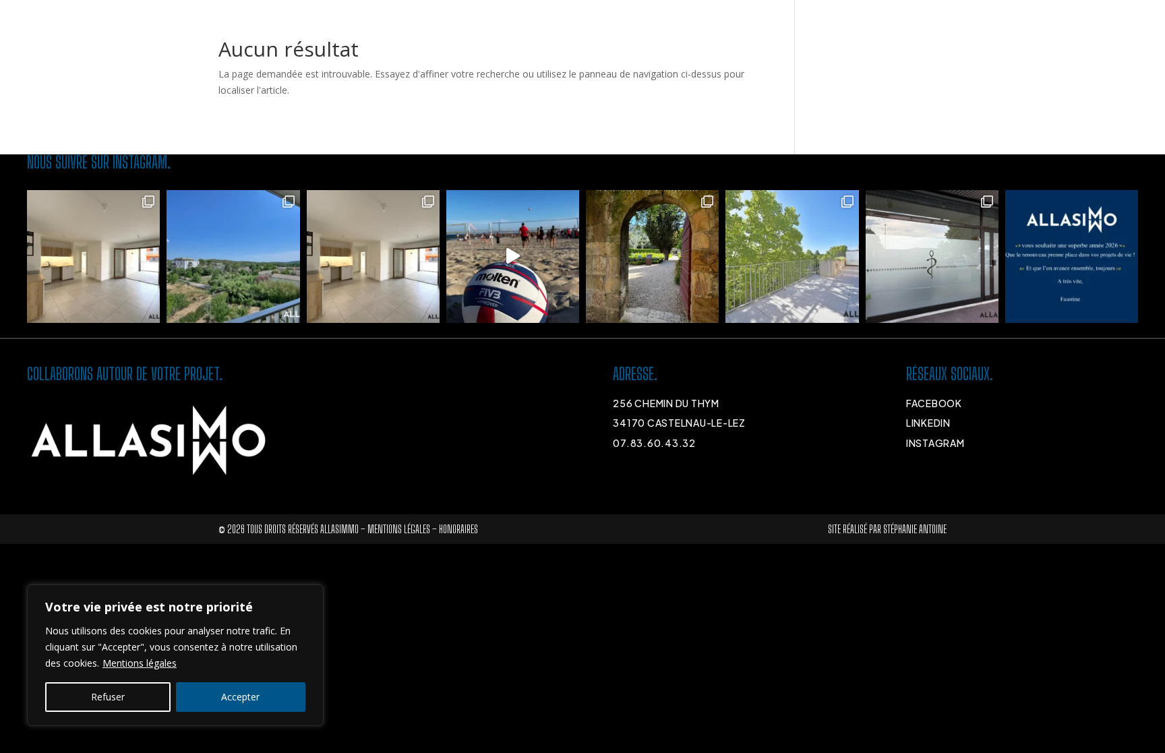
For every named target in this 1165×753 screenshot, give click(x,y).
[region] (175, 655)
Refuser (108, 696)
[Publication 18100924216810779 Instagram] (512, 256)
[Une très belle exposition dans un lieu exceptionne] (652, 256)
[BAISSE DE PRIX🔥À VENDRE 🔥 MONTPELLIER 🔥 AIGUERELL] (93, 256)
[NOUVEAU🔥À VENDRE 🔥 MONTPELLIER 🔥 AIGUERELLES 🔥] (373, 256)
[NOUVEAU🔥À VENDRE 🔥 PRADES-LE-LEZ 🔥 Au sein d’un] (233, 256)
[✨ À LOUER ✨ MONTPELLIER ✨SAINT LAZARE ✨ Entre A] (791, 256)
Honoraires (458, 528)
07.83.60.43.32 (654, 443)
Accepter (240, 696)
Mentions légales (139, 663)
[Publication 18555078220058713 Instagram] (1071, 256)
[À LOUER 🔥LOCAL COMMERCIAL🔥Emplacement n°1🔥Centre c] (932, 256)
